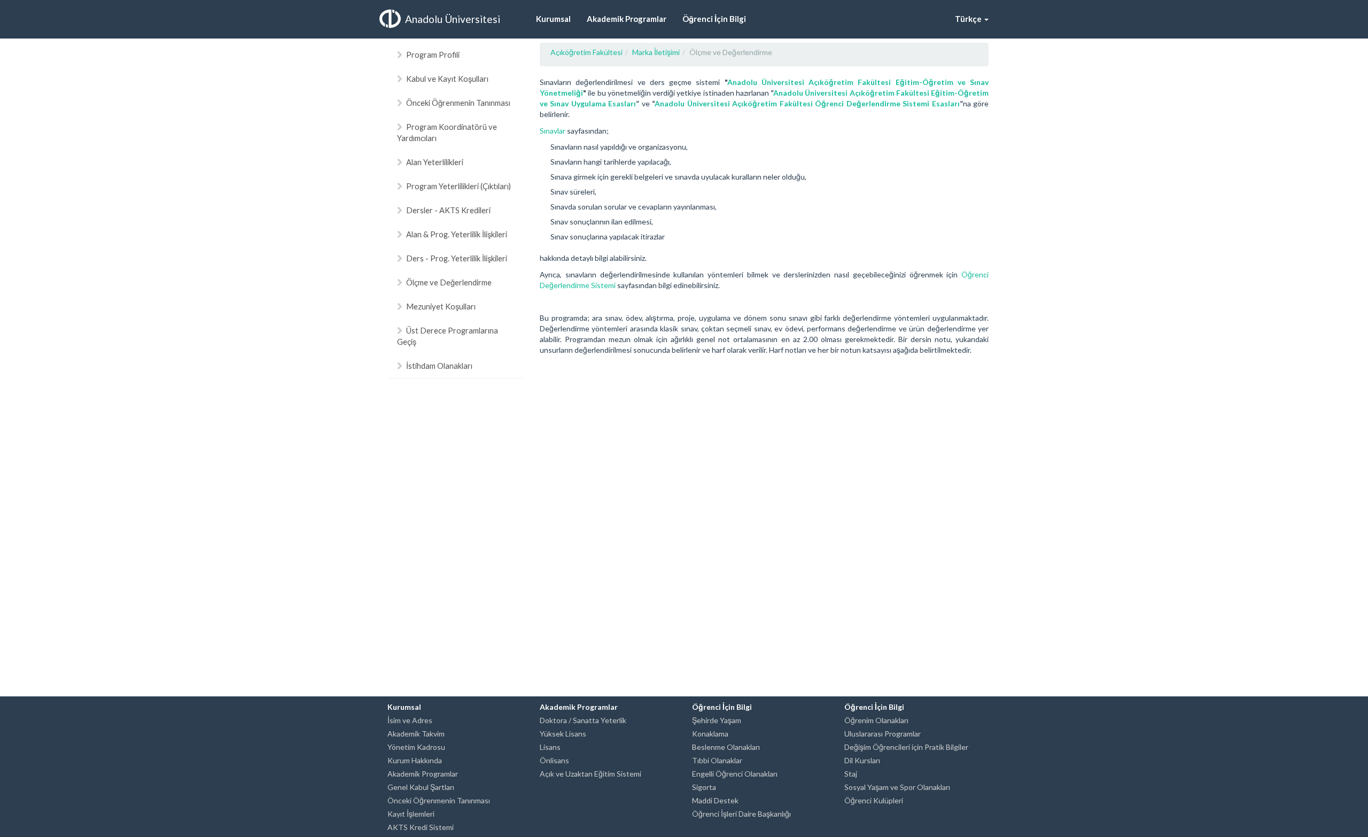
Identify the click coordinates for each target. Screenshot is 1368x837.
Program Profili (433, 54)
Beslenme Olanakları (726, 746)
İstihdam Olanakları (439, 365)
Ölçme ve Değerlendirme (449, 282)
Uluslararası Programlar (882, 733)
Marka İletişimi (656, 52)
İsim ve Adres (409, 720)
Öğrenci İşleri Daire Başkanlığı (741, 813)
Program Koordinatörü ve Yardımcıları (447, 132)
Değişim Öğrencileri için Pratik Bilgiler (906, 746)
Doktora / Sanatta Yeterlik (583, 720)
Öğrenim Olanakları (876, 720)
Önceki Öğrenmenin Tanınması (458, 102)
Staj (850, 773)
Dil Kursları (862, 760)
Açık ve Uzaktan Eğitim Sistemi (590, 773)
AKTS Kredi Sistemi (420, 827)
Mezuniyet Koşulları (441, 306)
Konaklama (710, 733)
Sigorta (704, 787)
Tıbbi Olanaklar (717, 760)
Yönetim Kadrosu (416, 746)
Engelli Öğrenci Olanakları (735, 773)
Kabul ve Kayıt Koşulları (447, 78)
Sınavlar (552, 130)
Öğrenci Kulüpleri (873, 800)
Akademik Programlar (422, 773)
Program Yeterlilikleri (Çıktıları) (458, 186)
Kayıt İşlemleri (410, 813)
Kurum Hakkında (414, 760)
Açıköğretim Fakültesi (586, 52)
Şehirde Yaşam (716, 720)
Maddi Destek (715, 800)
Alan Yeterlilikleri (434, 162)
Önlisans (554, 760)
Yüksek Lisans (563, 733)
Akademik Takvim (416, 733)
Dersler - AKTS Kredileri (448, 210)
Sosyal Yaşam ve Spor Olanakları (897, 787)
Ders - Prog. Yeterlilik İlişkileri (456, 258)
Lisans (550, 746)
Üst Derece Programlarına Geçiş (447, 336)
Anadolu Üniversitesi (452, 19)
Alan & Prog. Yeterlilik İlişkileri (456, 234)
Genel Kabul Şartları (420, 787)
